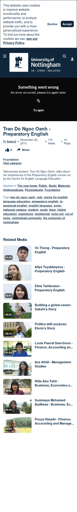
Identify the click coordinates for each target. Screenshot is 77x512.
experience (25, 214)
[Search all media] (64, 56)
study (44, 210)
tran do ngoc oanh (22, 197)
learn (52, 210)
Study (52, 186)
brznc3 (11, 141)
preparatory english (45, 201)
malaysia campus (14, 210)
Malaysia (64, 186)
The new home (27, 186)
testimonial (42, 214)
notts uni (57, 214)
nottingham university (26, 218)
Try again (38, 110)
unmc (57, 205)
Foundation (52, 190)
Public (43, 186)
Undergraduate (13, 190)
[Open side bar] (5, 56)
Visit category (12, 163)
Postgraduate (34, 190)
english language (40, 205)
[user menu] (72, 59)
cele (39, 197)
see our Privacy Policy (20, 40)
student (33, 210)
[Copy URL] (38, 101)
